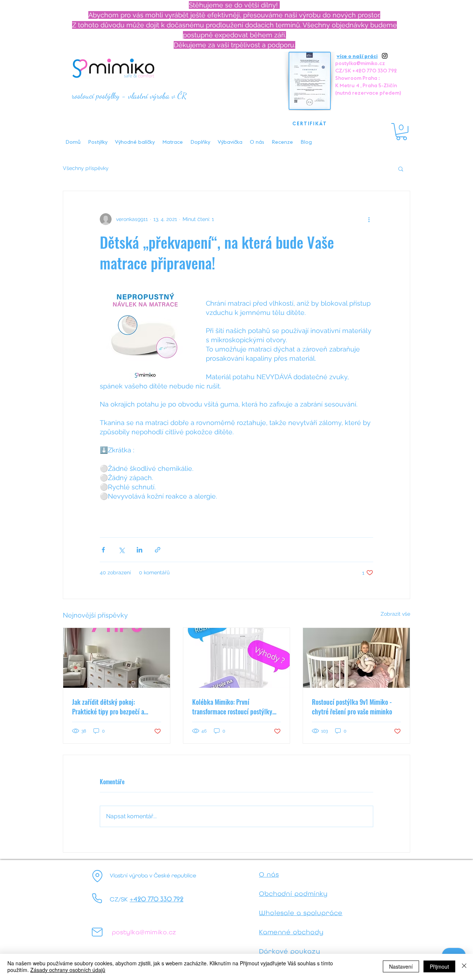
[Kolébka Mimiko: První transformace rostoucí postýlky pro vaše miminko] (236, 658)
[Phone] (97, 898)
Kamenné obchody (291, 932)
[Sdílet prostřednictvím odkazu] (157, 549)
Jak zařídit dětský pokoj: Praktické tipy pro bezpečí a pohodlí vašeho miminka (108, 706)
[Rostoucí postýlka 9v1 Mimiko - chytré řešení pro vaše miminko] (356, 658)
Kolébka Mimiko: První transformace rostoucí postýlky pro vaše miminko (232, 706)
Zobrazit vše (395, 614)
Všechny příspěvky (86, 168)
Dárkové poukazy (289, 951)
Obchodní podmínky (293, 893)
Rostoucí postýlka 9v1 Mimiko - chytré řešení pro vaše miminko (352, 706)
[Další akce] (368, 219)
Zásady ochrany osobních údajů (67, 969)
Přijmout (439, 966)
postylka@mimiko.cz (360, 63)
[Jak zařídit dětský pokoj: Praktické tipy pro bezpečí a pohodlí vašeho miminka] (116, 658)
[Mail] (97, 932)
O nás (269, 874)
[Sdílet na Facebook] (103, 549)
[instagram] (384, 56)
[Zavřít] (464, 966)
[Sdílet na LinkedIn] (139, 549)
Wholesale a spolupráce (301, 913)
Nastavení (401, 966)
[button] (401, 131)
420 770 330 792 (158, 899)
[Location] (97, 876)
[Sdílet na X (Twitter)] (121, 549)
